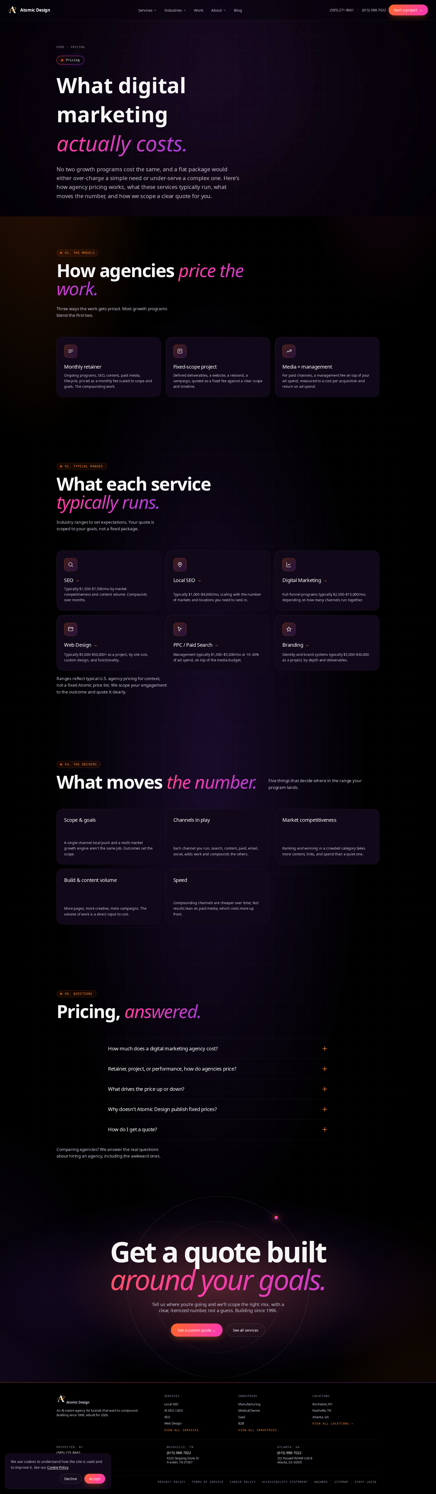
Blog (238, 10)
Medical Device (249, 1410)
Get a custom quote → (197, 1330)
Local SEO (171, 1404)
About (216, 10)
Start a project (408, 10)
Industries (173, 10)
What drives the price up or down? (146, 1089)
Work (198, 10)
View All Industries (257, 1430)
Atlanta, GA (320, 1417)
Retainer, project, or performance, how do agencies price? (172, 1068)
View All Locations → (332, 1423)
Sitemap (341, 1482)
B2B (241, 1423)
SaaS (241, 1417)
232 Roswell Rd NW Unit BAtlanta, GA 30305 (294, 1460)
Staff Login (365, 1482)
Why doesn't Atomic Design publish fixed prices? (162, 1109)
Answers (321, 1482)
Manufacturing (249, 1404)
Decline (70, 1478)
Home (61, 47)
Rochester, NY (322, 1404)
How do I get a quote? (132, 1129)
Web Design (173, 1423)
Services (145, 10)
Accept (94, 1478)
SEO (167, 1417)
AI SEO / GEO (173, 1410)
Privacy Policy (171, 1482)
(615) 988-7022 (374, 10)
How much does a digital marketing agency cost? (163, 1048)
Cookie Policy (243, 1482)
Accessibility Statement (285, 1482)
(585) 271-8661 (342, 10)
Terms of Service (208, 1482)
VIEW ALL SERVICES (181, 1430)
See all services (245, 1330)
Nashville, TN (321, 1410)
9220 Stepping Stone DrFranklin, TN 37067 (183, 1460)
